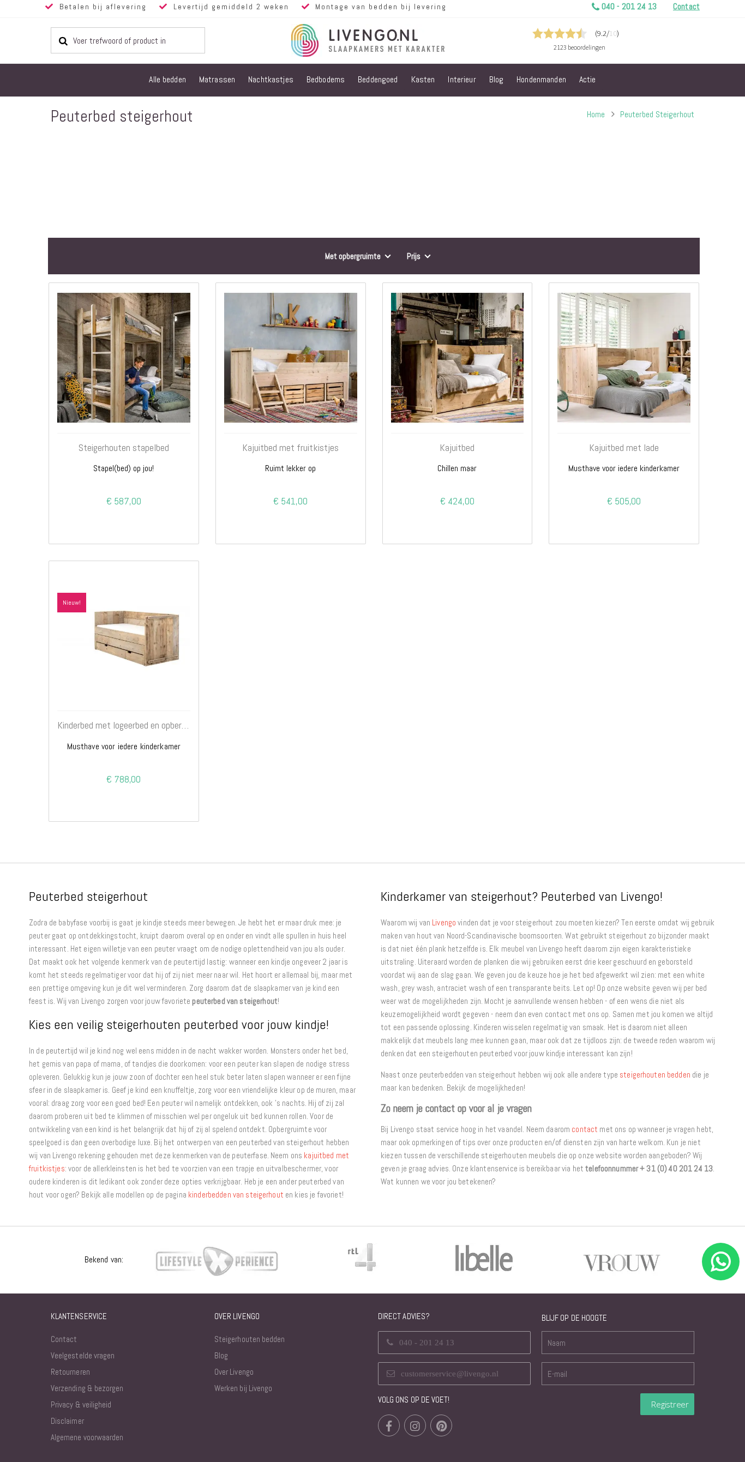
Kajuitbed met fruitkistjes (290, 448)
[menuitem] (167, 80)
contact (585, 1129)
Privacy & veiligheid (81, 1404)
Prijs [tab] (413, 256)
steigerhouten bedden (655, 1074)
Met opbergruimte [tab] (353, 256)
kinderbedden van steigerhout (236, 1194)
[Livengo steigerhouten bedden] (394, 40)
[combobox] (128, 40)
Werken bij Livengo (243, 1388)
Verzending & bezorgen (87, 1388)
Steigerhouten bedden (249, 1339)
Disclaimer (67, 1421)
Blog (221, 1355)
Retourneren (70, 1372)
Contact (64, 1339)
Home (596, 114)
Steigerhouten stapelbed (124, 448)
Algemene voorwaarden (87, 1437)
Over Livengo (234, 1372)
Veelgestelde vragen (83, 1355)
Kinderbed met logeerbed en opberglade (123, 725)
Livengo (444, 922)
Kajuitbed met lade (624, 448)
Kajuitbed (457, 448)
